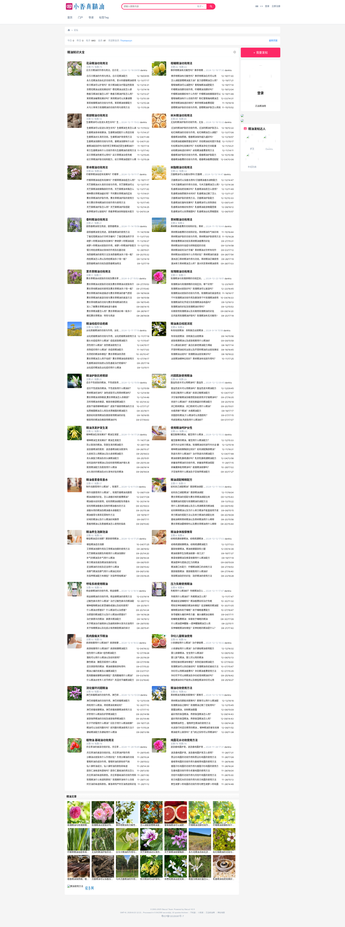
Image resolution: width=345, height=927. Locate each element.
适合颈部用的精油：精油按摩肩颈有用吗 (106, 666)
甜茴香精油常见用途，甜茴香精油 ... (103, 226)
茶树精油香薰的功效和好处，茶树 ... (188, 226)
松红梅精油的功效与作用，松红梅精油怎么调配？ (194, 132)
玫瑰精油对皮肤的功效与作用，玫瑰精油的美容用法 (196, 293)
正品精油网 (68, 30)
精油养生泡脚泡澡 (97, 532)
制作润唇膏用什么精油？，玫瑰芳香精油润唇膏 (109, 492)
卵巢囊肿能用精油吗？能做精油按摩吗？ (190, 467)
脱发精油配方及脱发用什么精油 (102, 467)
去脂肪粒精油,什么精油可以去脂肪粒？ (189, 415)
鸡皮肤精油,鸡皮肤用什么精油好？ (187, 419)
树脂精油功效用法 (181, 167)
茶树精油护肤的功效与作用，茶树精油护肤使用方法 (196, 236)
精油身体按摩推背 (181, 532)
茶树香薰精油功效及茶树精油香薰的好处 (190, 241)
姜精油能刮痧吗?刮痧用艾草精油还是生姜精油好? (110, 146)
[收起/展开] (234, 52)
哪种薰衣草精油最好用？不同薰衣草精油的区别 (109, 193)
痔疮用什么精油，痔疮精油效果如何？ (105, 705)
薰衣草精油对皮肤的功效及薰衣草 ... (103, 278)
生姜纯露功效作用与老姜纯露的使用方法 (190, 770)
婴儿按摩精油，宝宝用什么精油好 (187, 653)
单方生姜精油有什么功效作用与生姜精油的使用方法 (111, 150)
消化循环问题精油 (97, 688)
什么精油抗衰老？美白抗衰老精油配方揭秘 (191, 345)
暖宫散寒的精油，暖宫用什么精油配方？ (190, 440)
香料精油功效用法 (97, 219)
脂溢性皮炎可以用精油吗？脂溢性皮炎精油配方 (193, 388)
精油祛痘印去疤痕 (97, 323)
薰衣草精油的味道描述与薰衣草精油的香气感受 (109, 293)
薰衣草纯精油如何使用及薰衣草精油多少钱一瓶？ (110, 288)
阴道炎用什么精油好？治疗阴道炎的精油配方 (192, 453)
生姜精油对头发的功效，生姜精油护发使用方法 (109, 137)
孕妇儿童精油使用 (181, 636)
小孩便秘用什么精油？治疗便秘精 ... (188, 642)
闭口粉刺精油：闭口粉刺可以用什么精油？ (191, 406)
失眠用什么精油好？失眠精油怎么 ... (188, 590)
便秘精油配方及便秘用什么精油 (102, 732)
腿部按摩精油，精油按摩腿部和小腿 (188, 549)
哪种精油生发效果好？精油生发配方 (104, 440)
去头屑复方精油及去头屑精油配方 (103, 458)
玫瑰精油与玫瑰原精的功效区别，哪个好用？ (192, 284)
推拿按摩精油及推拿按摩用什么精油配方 (190, 558)
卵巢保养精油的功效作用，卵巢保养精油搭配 (192, 462)
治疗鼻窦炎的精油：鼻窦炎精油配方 (104, 619)
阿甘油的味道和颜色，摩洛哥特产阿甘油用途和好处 (111, 784)
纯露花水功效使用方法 (184, 740)
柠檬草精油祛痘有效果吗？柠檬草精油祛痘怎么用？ (111, 180)
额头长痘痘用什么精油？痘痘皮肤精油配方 (107, 340)
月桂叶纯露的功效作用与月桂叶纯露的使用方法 (193, 775)
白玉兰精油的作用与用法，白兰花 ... (103, 70)
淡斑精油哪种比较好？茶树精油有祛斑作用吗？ (193, 358)
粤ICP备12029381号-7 (172, 916)
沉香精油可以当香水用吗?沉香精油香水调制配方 (194, 180)
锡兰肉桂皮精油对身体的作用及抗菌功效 (106, 250)
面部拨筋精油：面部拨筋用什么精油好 (189, 571)
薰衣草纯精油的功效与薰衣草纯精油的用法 (107, 302)
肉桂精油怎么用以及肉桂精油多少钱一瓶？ (107, 259)
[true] (210, 6)
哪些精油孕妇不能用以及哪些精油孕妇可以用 (192, 680)
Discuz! (187, 909)
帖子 (199, 6)
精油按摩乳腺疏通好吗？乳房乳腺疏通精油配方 (193, 458)
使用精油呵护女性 (181, 427)
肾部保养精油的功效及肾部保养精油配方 (106, 718)
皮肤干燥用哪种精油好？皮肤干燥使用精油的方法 (110, 406)
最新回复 (273, 40)
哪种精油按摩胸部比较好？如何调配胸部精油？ (193, 449)
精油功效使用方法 (181, 688)
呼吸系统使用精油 (97, 584)
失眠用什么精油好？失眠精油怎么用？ (189, 596)
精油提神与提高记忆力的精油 (185, 562)
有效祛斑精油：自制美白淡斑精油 (187, 336)
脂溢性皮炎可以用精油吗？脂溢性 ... (188, 382)
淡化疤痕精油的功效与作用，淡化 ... (103, 330)
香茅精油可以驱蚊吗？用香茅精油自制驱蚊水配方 (110, 211)
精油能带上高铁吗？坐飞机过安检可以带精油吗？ (194, 732)
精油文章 (71, 796)
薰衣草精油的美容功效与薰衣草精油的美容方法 (109, 297)
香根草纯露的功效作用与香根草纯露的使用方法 (193, 761)
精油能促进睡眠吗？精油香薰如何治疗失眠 (191, 601)
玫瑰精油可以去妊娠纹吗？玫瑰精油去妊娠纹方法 (194, 666)
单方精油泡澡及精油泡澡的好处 (102, 562)
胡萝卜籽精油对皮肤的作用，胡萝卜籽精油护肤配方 (111, 245)
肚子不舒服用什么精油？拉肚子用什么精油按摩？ (110, 723)
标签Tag (104, 17)
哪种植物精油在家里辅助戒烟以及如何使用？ (108, 605)
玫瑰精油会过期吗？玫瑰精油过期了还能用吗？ (193, 705)
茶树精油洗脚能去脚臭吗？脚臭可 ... (188, 695)
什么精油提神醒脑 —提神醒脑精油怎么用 (190, 623)
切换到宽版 (261, 6)
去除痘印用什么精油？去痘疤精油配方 (105, 349)
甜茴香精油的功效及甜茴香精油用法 (104, 263)
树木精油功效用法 (181, 115)
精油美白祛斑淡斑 (181, 323)
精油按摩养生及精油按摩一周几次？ (188, 553)
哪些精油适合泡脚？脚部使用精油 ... (103, 538)
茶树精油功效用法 (181, 219)
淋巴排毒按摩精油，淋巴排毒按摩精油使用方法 (109, 709)
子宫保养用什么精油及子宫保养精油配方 (190, 471)
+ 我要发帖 (260, 52)
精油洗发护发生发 (97, 427)
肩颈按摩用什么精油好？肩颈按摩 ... (103, 642)
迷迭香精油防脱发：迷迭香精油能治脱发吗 (107, 449)
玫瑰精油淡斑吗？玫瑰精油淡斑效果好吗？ (191, 354)
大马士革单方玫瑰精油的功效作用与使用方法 (108, 107)
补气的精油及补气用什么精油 (101, 558)
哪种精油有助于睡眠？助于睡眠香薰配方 (190, 610)
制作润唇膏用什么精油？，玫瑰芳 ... (103, 486)
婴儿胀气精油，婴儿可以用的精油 (187, 657)
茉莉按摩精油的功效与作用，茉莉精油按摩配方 (109, 103)
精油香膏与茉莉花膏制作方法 (101, 515)
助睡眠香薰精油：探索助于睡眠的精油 (189, 619)
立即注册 (276, 6)
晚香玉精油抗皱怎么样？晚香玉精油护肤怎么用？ (110, 94)
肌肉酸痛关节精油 (97, 636)
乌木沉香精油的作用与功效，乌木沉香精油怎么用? (195, 184)
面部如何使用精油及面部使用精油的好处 (106, 415)
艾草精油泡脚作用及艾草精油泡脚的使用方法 (108, 549)
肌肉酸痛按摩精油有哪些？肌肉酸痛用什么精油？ (110, 675)
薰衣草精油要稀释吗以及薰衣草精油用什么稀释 (193, 524)
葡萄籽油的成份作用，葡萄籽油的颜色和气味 (108, 761)
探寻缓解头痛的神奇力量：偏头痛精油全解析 (192, 614)
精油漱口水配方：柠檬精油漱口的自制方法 (191, 567)
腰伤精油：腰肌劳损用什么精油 (102, 662)
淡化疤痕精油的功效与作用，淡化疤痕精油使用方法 (111, 336)
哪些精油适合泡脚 (95, 544)
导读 (91, 17)
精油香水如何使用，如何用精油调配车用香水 (108, 501)
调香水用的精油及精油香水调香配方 (104, 510)
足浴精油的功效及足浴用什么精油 (103, 567)
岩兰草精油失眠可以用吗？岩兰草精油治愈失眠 (109, 155)
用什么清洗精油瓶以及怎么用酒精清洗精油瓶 (192, 506)
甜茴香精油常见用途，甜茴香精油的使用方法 (108, 232)
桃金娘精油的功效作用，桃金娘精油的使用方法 (109, 596)
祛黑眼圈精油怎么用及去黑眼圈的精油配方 (107, 410)
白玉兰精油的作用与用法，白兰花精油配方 (107, 76)
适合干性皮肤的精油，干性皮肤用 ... (103, 382)
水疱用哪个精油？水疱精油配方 (186, 410)
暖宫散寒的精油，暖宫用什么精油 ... (188, 434)
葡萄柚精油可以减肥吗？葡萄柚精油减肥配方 (192, 85)
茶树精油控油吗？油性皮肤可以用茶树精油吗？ (109, 392)
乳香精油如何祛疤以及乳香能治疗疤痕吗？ (107, 363)
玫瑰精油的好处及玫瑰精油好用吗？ (188, 306)
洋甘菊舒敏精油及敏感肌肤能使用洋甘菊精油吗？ (194, 397)
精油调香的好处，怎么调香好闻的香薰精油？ (108, 497)
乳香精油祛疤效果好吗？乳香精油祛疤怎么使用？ (194, 189)
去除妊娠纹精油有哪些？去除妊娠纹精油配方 (192, 662)
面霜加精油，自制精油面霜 (184, 709)
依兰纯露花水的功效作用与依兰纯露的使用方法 (193, 779)
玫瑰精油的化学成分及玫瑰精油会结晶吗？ (191, 302)
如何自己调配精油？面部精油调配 (187, 492)
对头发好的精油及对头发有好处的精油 (105, 471)
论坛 (76, 30)
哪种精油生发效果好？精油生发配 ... (103, 434)
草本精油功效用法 (97, 167)
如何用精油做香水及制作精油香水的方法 (106, 506)
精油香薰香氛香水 (97, 479)
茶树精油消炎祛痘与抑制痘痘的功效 (188, 245)
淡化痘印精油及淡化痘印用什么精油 (104, 367)
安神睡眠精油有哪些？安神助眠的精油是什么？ (193, 628)
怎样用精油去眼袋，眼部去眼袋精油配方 (106, 401)
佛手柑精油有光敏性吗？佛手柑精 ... (188, 70)
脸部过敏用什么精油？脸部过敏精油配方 (190, 392)
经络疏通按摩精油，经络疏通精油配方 (189, 544)
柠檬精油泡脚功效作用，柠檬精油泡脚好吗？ (192, 89)
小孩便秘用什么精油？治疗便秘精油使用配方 (192, 648)
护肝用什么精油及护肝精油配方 (102, 714)
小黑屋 (200, 913)
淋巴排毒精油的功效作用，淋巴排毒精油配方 (108, 700)
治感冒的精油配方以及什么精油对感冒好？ (107, 614)
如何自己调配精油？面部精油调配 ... (188, 486)
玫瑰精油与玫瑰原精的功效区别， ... (188, 278)
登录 (267, 6)
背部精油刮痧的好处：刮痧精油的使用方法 (191, 576)
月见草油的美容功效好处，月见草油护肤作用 (108, 752)
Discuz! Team (167, 909)
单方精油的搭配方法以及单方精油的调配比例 (192, 515)
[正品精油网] (85, 9)
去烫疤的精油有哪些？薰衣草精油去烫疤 (106, 354)
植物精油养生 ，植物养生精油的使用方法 (190, 723)
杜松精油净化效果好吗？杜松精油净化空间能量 (193, 146)
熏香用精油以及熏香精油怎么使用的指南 (106, 524)
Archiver (184, 913)
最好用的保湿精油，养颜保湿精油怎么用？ (191, 714)
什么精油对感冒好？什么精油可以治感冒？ (107, 610)
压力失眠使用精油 (181, 584)
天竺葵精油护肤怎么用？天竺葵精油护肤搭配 (108, 207)
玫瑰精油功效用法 (181, 271)
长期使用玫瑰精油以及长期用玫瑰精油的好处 (192, 311)
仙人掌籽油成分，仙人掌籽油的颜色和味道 (107, 766)
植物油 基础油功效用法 (100, 740)
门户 (80, 17)
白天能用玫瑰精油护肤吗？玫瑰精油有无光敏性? (194, 315)
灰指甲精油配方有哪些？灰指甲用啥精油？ (107, 576)
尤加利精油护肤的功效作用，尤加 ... (188, 122)
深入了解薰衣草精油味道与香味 (102, 306)
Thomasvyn (126, 40)
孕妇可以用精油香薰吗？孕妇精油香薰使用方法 (193, 671)
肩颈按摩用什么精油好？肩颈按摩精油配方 (107, 648)
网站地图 (221, 913)
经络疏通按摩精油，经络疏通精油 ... (188, 538)
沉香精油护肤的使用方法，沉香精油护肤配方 (192, 198)
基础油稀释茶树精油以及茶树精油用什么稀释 (192, 519)
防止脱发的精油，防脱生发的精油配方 (105, 444)
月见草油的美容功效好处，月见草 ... (103, 747)
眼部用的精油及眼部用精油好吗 (102, 419)
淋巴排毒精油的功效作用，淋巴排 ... (103, 695)
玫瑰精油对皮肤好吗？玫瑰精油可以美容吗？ (192, 288)
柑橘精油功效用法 (181, 63)
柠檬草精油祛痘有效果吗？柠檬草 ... (103, 174)
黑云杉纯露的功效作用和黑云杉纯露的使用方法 (193, 757)
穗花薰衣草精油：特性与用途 (101, 315)
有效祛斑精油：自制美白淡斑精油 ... (188, 330)
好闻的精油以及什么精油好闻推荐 (103, 519)
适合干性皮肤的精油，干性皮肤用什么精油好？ (109, 388)
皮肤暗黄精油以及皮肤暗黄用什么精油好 (190, 340)
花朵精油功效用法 (97, 63)
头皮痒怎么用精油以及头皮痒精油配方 (105, 453)
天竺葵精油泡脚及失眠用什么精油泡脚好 (106, 553)
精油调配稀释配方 (181, 479)
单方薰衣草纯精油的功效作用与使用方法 (106, 202)
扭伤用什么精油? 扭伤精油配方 (101, 653)
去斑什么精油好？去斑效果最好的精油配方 (191, 401)
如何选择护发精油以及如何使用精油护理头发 (108, 462)
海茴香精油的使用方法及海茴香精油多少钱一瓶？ (110, 254)
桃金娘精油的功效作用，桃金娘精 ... (103, 590)
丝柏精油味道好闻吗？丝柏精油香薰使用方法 (192, 150)
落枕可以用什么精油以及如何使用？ (104, 657)
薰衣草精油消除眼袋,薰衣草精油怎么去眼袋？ (108, 397)
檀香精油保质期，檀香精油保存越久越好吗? (192, 137)
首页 (69, 17)
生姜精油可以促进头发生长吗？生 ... (103, 122)
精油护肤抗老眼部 (97, 375)
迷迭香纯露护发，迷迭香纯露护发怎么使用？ (192, 752)
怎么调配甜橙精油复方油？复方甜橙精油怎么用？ (194, 80)
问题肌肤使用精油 (181, 375)
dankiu (143, 70)
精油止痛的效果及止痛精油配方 (102, 671)
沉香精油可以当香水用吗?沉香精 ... (187, 174)
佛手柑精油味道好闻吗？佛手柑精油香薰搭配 (192, 103)
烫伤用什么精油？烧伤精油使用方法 (104, 345)
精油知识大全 (76, 52)
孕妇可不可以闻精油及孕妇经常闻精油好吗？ (192, 675)
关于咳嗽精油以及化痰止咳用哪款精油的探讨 (108, 628)
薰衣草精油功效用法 (98, 271)
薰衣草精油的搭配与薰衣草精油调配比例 (190, 497)
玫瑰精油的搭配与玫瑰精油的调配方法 (189, 501)
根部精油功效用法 (97, 115)
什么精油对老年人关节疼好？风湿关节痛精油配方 (110, 680)
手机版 (193, 913)
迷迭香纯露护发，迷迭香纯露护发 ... (188, 747)
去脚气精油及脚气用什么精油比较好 (104, 571)
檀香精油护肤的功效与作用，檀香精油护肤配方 (193, 155)
